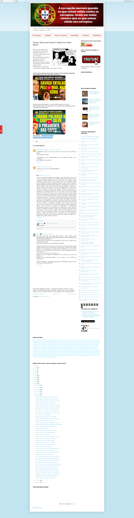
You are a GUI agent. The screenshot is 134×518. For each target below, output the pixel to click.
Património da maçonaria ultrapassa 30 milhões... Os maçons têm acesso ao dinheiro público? (95, 101)
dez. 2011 (38, 385)
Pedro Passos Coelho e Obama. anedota (44, 420)
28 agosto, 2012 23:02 (44, 175)
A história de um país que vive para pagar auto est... (47, 450)
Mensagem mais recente (38, 294)
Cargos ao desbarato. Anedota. (42, 428)
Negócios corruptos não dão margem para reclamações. (47, 406)
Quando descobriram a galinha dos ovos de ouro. (46, 462)
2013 (36, 379)
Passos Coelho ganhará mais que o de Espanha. (46, 468)
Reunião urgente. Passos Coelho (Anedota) (45, 440)
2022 (36, 366)
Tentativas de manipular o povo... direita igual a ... (46, 442)
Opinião (48, 35)
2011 (36, 383)
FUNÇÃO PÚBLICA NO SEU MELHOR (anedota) (46, 476)
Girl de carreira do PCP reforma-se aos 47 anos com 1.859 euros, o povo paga (94, 108)
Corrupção (36, 35)
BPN (46, 52)
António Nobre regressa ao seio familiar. (44, 454)
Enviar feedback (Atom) (44, 296)
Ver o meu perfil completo (94, 328)
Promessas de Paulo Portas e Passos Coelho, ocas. (47, 397)
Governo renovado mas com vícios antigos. (45, 403)
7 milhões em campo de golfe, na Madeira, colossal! (47, 422)
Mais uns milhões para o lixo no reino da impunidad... (47, 418)
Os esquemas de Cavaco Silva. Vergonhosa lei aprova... (48, 460)
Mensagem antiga (72, 294)
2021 (36, 368)
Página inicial (56, 294)
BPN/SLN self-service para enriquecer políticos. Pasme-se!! (95, 123)
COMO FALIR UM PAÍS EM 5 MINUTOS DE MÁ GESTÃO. (48, 424)
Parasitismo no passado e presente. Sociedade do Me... (48, 474)
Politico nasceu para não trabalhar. (43, 414)
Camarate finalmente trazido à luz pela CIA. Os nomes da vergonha (94, 92)
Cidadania (97, 35)
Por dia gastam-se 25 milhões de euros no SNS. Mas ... (48, 412)
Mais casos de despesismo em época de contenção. (47, 472)
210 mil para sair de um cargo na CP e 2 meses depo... (47, 456)
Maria (41, 223)
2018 (36, 371)
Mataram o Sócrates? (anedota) (42, 434)
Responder (39, 162)
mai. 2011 (38, 482)
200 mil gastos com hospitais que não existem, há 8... (47, 410)
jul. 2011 (38, 395)
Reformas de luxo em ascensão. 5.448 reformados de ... (48, 466)
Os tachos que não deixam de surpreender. (45, 444)
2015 (36, 375)
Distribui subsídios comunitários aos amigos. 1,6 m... (47, 399)
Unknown (39, 166)
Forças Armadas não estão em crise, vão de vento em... (48, 405)
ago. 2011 (38, 393)
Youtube (85, 35)
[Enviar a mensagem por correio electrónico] (36, 141)
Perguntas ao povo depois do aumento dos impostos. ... (48, 436)
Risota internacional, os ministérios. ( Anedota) (45, 430)
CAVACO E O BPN (47, 136)
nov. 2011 (38, 387)
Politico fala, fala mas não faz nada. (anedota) (45, 416)
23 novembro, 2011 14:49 (55, 149)
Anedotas (74, 35)
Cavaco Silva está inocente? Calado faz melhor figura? (47, 448)
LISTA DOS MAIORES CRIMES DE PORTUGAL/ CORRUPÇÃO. (90, 312)
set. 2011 (38, 391)
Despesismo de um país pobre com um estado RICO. (47, 470)
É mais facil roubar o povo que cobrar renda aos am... (47, 452)
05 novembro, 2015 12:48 (51, 223)
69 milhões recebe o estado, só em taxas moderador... (47, 408)
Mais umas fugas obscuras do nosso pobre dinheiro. (47, 458)
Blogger (72, 503)
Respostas (40, 220)
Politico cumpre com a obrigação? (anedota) (45, 432)
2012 (36, 381)
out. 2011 (38, 389)
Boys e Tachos (61, 35)
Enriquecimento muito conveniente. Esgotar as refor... (47, 401)
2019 (36, 369)
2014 (36, 377)
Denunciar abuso (37, 507)
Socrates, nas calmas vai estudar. (43, 446)
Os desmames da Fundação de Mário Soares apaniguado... (48, 464)
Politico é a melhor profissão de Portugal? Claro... (46, 426)
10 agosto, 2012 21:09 (47, 166)
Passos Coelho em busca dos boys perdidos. (45, 438)
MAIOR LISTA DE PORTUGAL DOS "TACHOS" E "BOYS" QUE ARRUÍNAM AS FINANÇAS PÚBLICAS (91, 316)
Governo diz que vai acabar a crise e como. (45, 478)
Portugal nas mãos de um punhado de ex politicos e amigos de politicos (94, 116)
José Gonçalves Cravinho (43, 149)
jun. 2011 (38, 480)
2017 (36, 373)
